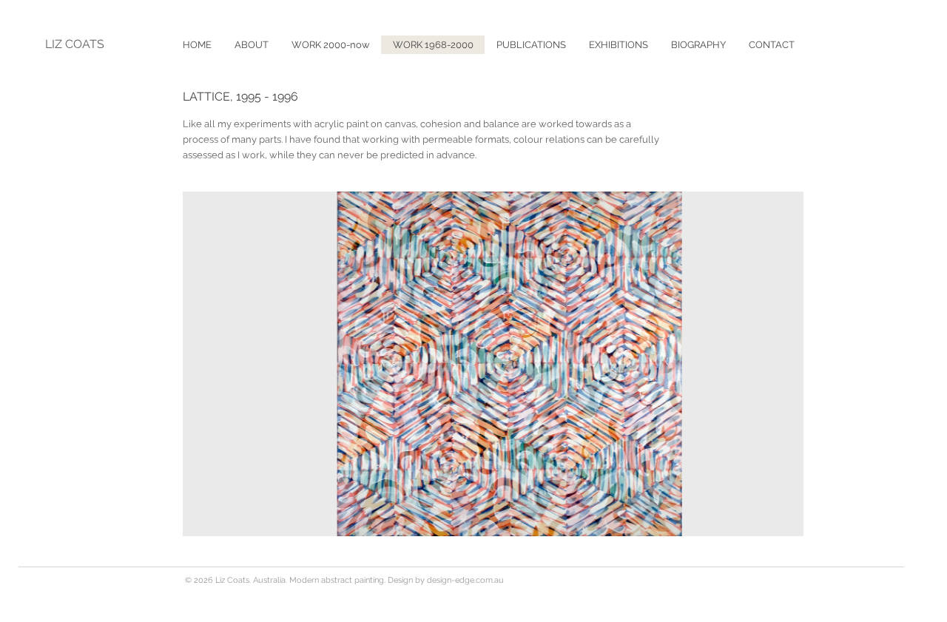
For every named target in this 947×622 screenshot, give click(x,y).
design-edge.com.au (465, 580)
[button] (531, 45)
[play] (772, 523)
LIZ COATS (74, 44)
